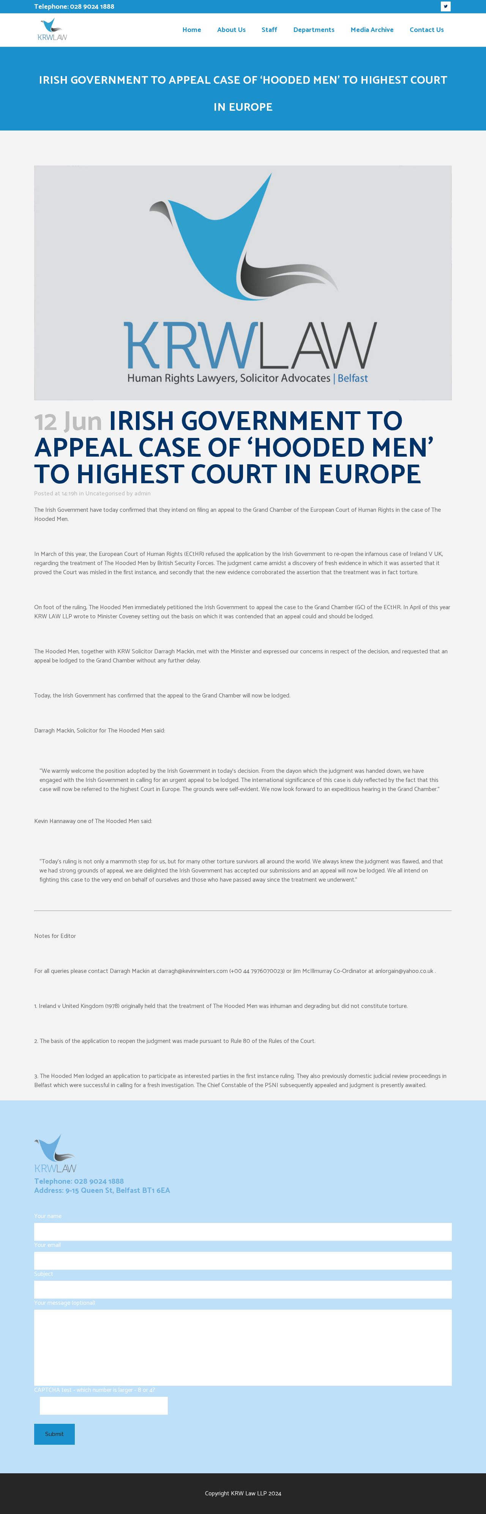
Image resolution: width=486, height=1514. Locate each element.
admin (142, 494)
